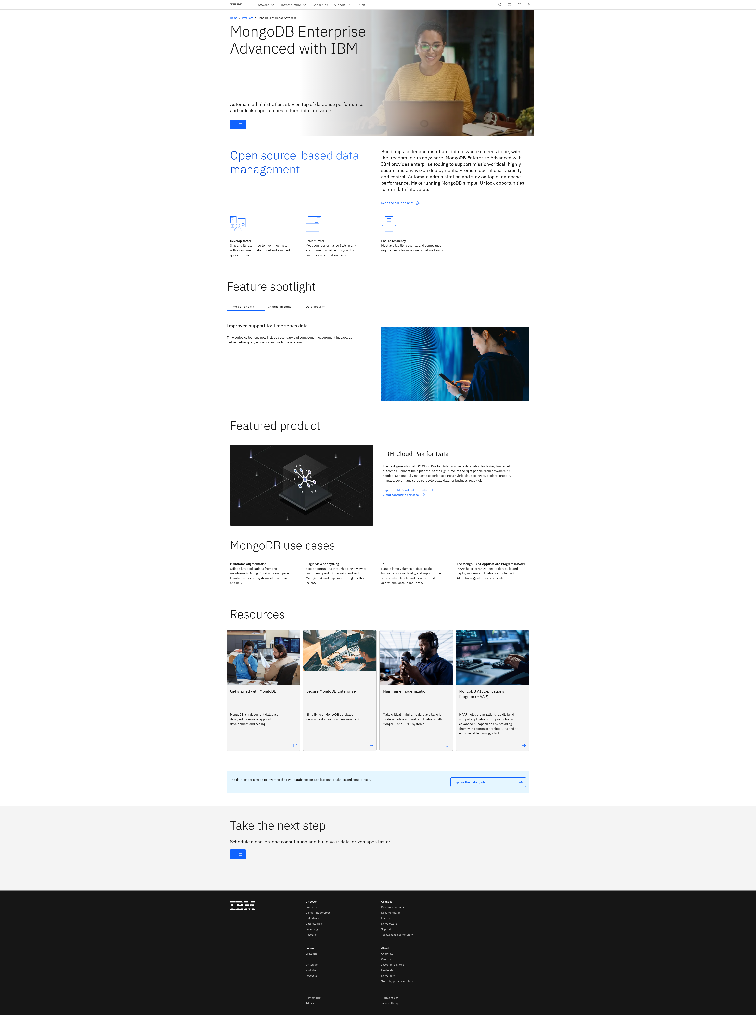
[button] (519, 4)
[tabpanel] (378, 358)
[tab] (246, 307)
